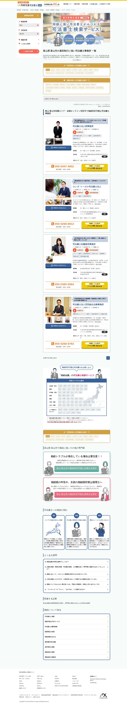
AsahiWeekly (93, 682)
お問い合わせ (36, 697)
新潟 (60, 392)
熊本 (72, 405)
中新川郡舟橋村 (70, 73)
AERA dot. (39, 683)
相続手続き (49, 84)
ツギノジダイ (75, 681)
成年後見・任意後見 (65, 87)
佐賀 (64, 405)
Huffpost (39, 681)
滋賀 (76, 398)
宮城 (77, 386)
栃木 (82, 389)
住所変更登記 (99, 87)
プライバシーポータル (90, 695)
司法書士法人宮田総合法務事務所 (88, 304)
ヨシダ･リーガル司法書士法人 (87, 186)
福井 (80, 392)
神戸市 (88, 409)
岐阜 (68, 395)
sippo (56, 676)
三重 (72, 395)
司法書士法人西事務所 (83, 126)
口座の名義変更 (70, 84)
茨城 (77, 389)
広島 (60, 402)
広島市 (98, 409)
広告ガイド (28, 697)
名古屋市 (86, 247)
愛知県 (76, 247)
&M (20, 678)
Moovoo (21, 683)
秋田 (73, 386)
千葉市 (78, 412)
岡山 (64, 402)
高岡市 (53, 69)
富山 (72, 392)
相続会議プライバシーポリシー (60, 695)
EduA (20, 681)
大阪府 (76, 129)
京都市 (93, 409)
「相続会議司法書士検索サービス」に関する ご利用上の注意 (63, 418)
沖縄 (90, 405)
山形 (82, 386)
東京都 (76, 189)
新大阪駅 (95, 129)
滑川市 (96, 69)
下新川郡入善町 (79, 73)
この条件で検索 (28, 51)
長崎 (68, 405)
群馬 (86, 389)
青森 (65, 386)
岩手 (69, 386)
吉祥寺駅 (95, 307)
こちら (82, 420)
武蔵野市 (86, 307)
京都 (68, 398)
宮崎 (80, 405)
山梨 (64, 392)
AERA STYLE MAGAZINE (61, 685)
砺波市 (68, 69)
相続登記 (62, 84)
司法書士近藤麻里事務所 (84, 244)
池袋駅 (94, 189)
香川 (80, 402)
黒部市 (91, 69)
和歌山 (81, 398)
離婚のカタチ (22, 688)
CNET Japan (40, 676)
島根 (76, 402)
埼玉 (69, 389)
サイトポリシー (36, 695)
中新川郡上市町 (60, 73)
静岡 (64, 395)
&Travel (27, 678)
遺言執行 (74, 87)
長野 (68, 392)
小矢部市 (74, 69)
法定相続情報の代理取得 (52, 87)
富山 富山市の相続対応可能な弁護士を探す (77, 468)
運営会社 (21, 697)
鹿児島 (85, 405)
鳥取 (72, 402)
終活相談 (48, 91)
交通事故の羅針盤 (76, 685)
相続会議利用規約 (46, 695)
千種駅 (94, 247)
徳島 (85, 402)
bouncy (39, 685)
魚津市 (58, 69)
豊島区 (85, 189)
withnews (21, 685)
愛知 (60, 395)
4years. (74, 676)
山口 (68, 402)
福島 (86, 386)
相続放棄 (56, 84)
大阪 (60, 398)
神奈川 (64, 389)
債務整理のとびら (41, 688)
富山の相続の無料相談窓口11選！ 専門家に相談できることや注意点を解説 (66, 603)
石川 (76, 392)
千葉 (73, 389)
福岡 (60, 405)
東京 (60, 389)
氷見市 (80, 69)
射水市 (63, 69)
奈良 (72, 398)
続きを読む (99, 146)
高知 (93, 402)
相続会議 (74, 678)
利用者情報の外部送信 (77, 695)
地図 (105, 156)
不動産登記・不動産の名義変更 (87, 87)
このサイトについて (24, 695)
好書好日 (57, 681)
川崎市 (73, 412)
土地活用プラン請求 (105, 4)
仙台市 (60, 412)
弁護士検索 (77, 4)
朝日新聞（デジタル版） (25, 676)
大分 (76, 405)
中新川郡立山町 (50, 73)
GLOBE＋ (57, 678)
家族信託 (93, 84)
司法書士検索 (94, 4)
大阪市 (85, 129)
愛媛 (89, 402)
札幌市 (77, 409)
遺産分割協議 (86, 84)
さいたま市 (67, 412)
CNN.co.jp (39, 678)
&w (23, 678)
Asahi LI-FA (75, 683)
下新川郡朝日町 (89, 73)
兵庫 (64, 398)
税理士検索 (85, 4)
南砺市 (85, 69)
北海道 (60, 386)
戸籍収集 (78, 84)
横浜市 (60, 409)
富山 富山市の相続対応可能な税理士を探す (77, 494)
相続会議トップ (67, 4)
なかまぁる (57, 683)
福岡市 (82, 409)
